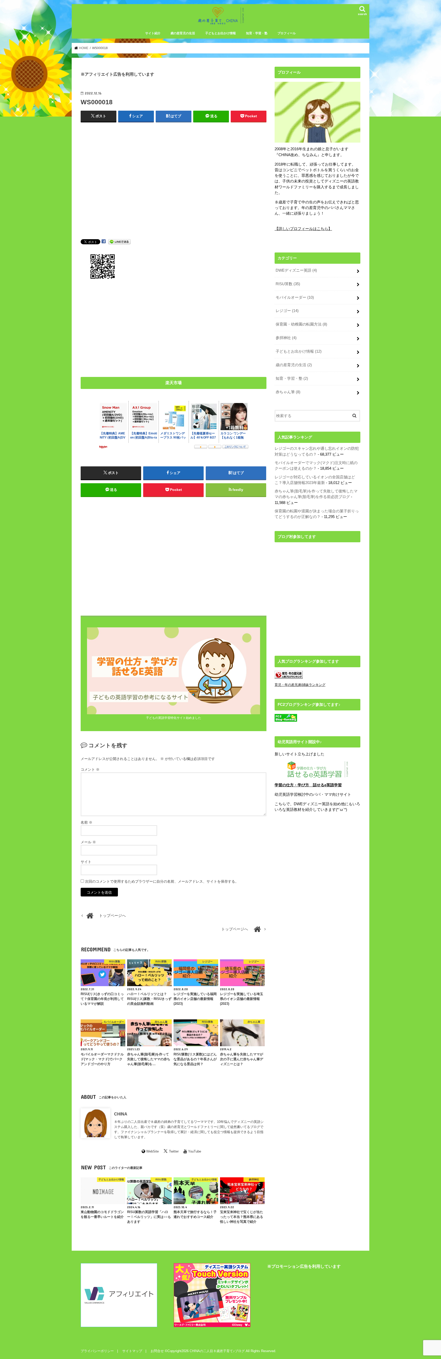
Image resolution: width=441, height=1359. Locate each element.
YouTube (194, 1151)
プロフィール (286, 33)
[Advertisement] (173, 186)
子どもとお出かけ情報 (220, 33)
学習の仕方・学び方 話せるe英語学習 (308, 785)
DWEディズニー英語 (296, 270)
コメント (90, 769)
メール (88, 842)
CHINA (120, 1114)
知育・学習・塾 (256, 33)
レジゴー (287, 311)
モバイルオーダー (295, 297)
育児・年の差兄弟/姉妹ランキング (300, 685)
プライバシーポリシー (97, 1351)
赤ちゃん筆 (288, 392)
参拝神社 (286, 338)
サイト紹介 (153, 33)
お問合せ (157, 1351)
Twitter (174, 1151)
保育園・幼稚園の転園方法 (301, 324)
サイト (86, 862)
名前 (86, 822)
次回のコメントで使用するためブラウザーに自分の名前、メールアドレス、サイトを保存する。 (162, 881)
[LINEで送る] (119, 241)
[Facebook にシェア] (104, 241)
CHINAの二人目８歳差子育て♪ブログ (217, 1351)
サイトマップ (132, 1351)
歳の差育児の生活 (182, 33)
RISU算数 (288, 284)
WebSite (152, 1151)
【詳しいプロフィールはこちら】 (303, 229)
